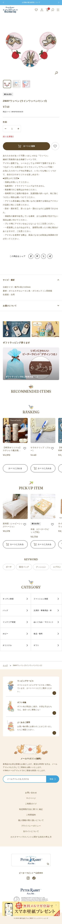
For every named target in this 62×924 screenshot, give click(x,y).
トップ (5, 665)
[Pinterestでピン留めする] (37, 256)
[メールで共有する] (49, 256)
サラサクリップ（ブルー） (40, 449)
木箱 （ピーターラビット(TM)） (40, 530)
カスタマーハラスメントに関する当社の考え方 (31, 837)
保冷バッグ (24, 567)
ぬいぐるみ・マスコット (44, 622)
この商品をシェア (17, 256)
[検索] (52, 10)
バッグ (5, 610)
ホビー (5, 634)
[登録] (55, 779)
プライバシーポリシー (31, 826)
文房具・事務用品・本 (43, 610)
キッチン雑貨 (8, 599)
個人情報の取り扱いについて (31, 820)
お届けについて (10, 306)
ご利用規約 (31, 815)
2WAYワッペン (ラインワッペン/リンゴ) (27, 665)
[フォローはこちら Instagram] (28, 878)
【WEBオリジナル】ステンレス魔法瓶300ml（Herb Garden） (12, 449)
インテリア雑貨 (9, 622)
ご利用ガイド (31, 804)
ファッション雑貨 (41, 599)
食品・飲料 (38, 634)
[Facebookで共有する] (30, 256)
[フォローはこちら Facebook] (34, 878)
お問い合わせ (31, 793)
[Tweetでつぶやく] (43, 256)
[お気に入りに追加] (55, 146)
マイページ (31, 798)
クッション (41, 567)
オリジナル (7, 645)
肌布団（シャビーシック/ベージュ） (13, 525)
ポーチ (9, 567)
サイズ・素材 (9, 280)
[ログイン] (41, 10)
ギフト (36, 645)
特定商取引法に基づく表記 (31, 809)
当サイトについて (31, 831)
